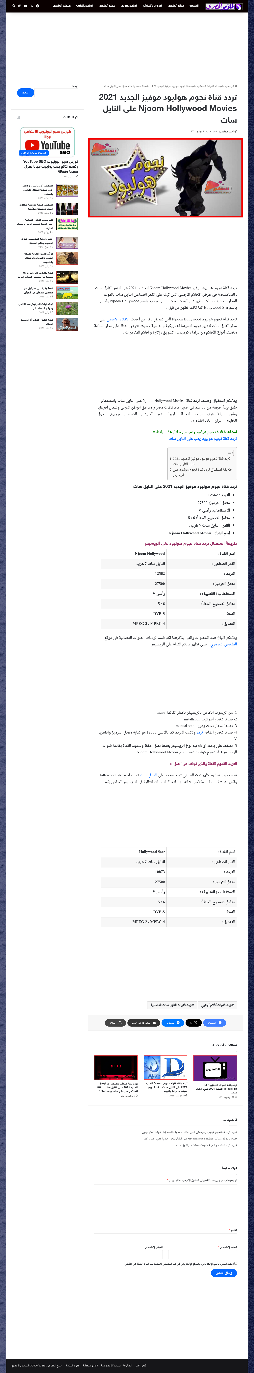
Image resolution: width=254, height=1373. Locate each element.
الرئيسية (194, 6)
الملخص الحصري (223, 644)
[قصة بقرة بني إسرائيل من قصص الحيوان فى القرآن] (67, 293)
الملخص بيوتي (129, 6)
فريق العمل (140, 1365)
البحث (74, 86)
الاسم (233, 1230)
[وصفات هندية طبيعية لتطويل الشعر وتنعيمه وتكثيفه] (67, 209)
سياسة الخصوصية (111, 1365)
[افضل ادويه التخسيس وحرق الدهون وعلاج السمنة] (67, 243)
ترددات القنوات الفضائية (210, 86)
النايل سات (148, 775)
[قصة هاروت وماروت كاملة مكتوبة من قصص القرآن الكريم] (67, 277)
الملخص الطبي (84, 6)
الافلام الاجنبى (118, 319)
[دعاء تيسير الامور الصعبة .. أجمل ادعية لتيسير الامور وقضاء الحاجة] (67, 224)
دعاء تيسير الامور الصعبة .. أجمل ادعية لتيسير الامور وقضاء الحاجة (35, 224)
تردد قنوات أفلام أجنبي (216, 1005)
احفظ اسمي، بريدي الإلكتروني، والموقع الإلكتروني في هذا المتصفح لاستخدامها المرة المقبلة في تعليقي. (179, 1263)
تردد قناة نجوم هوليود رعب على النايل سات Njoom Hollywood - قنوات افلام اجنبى (186, 1132)
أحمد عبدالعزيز (226, 132)
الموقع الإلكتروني (153, 1247)
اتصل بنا (127, 1365)
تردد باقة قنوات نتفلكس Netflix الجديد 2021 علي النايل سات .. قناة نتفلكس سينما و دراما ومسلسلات (117, 1087)
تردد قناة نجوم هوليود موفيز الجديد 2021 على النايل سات (202, 461)
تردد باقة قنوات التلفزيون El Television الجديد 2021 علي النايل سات (216, 1089)
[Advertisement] (127, 44)
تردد (199, 732)
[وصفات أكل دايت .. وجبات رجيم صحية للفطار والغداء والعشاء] (67, 190)
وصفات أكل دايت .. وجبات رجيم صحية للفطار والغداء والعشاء (37, 190)
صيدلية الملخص (62, 6)
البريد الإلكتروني (227, 1247)
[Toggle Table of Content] (228, 452)
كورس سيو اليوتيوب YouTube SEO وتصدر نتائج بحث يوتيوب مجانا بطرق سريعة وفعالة (50, 167)
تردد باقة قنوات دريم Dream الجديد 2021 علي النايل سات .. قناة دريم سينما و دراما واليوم (166, 1087)
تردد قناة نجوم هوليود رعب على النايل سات (202, 438)
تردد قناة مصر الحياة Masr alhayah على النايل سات (203, 1145)
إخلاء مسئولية (90, 1365)
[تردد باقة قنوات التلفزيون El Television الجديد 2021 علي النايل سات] (215, 1068)
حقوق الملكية (72, 1365)
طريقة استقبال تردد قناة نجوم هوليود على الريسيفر (202, 472)
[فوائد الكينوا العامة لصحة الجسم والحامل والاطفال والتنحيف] (67, 258)
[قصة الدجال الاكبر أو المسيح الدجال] (67, 324)
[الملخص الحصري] (224, 6)
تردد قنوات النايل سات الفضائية (171, 1005)
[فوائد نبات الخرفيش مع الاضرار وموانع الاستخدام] (67, 308)
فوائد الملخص (176, 6)
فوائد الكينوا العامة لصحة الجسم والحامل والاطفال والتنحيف (38, 258)
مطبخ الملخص (107, 6)
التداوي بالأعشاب (153, 6)
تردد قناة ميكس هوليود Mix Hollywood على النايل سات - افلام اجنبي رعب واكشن (186, 1138)
